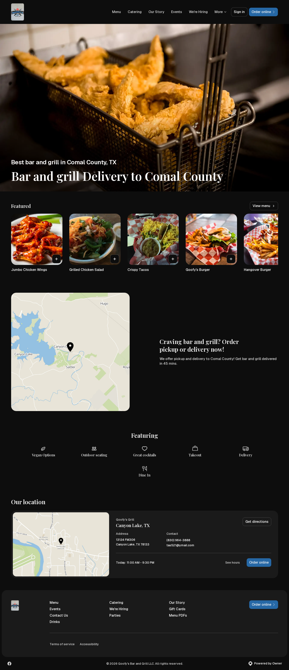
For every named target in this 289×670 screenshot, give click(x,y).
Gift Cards (177, 609)
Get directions (256, 521)
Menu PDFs (178, 615)
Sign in (239, 12)
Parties (115, 615)
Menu (116, 12)
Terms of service (62, 644)
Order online (259, 562)
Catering (135, 12)
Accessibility (89, 644)
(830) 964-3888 (178, 540)
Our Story (156, 12)
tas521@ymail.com (180, 545)
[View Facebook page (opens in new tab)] (9, 663)
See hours (232, 562)
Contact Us (59, 615)
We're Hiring (198, 12)
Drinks (55, 622)
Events (176, 12)
